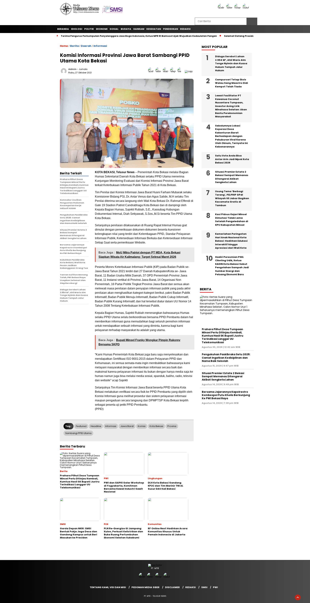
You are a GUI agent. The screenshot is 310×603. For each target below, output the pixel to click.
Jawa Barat (127, 426)
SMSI (204, 587)
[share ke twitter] (159, 71)
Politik (89, 29)
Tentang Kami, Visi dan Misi (108, 587)
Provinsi (171, 426)
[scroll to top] (298, 597)
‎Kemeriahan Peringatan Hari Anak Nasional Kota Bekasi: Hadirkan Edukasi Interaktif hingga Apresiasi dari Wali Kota (231, 241)
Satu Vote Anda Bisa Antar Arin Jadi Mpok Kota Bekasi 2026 (232, 159)
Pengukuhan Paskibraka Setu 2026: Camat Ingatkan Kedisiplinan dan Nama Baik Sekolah (226, 358)
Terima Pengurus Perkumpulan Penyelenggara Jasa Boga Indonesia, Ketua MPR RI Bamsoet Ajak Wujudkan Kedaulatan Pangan (139, 35)
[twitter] (230, 7)
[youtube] (246, 7)
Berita (74, 46)
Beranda (63, 29)
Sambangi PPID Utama (78, 433)
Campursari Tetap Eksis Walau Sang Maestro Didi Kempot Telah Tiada (231, 83)
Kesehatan (153, 29)
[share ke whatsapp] (166, 71)
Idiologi (76, 29)
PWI (215, 587)
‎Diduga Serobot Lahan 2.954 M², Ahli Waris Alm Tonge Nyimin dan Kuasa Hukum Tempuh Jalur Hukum (231, 63)
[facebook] (221, 7)
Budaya (126, 29)
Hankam (138, 29)
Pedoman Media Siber (145, 587)
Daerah (86, 46)
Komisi (141, 426)
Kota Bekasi (156, 426)
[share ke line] (181, 71)
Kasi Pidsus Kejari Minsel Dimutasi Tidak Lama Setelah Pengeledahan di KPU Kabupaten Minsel (231, 220)
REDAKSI (185, 29)
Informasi (100, 46)
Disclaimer (172, 587)
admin (72, 69)
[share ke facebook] (151, 71)
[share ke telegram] (173, 71)
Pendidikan (170, 29)
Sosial (114, 29)
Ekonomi (101, 29)
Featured (81, 426)
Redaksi (190, 587)
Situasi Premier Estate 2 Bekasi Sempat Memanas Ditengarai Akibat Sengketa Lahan (231, 177)
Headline (96, 426)
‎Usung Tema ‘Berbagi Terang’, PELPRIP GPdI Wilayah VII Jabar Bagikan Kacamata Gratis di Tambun (232, 198)
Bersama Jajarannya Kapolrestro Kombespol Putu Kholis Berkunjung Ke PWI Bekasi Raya (226, 395)
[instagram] (238, 7)
